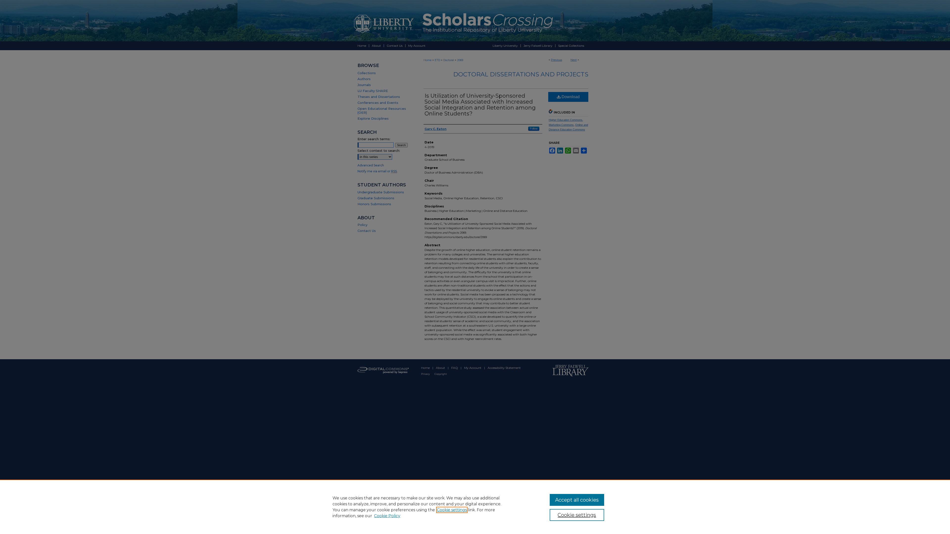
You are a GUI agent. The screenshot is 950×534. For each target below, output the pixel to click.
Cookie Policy (387, 515)
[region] (475, 507)
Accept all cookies (577, 500)
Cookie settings (452, 510)
